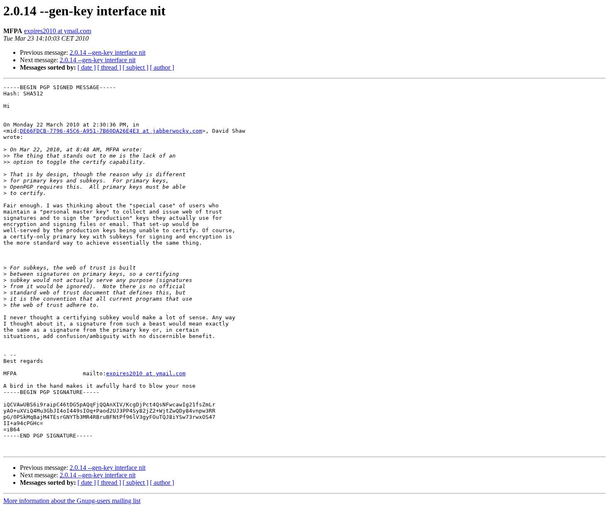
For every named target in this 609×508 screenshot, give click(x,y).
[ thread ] (109, 67)
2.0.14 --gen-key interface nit (107, 52)
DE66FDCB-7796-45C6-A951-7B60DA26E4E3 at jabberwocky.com (111, 131)
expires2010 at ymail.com (57, 30)
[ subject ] (135, 67)
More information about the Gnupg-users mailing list (71, 500)
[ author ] (162, 67)
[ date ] (86, 67)
